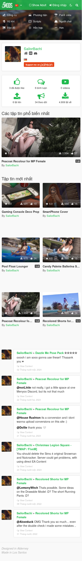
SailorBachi (33, 48)
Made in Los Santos (14, 552)
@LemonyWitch (27, 488)
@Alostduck (25, 522)
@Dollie (22, 427)
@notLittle (24, 387)
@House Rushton (29, 417)
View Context (26, 366)
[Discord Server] (35, 53)
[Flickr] (31, 53)
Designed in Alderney (15, 548)
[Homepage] (26, 53)
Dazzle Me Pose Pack (49, 353)
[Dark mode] (71, 5)
